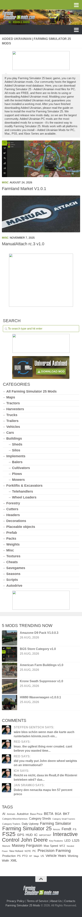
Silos (16, 450)
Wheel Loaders (24, 497)
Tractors (13, 403)
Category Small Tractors (63, 819)
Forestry (13, 503)
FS (74, 829)
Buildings (14, 438)
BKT (66, 814)
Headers (13, 515)
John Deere (34, 840)
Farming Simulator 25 (27, 828)
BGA (58, 813)
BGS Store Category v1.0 (38, 648)
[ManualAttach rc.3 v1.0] (41, 214)
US (42, 856)
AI (3, 814)
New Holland (16, 851)
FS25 (8, 834)
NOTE (28, 851)
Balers (17, 462)
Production (9, 855)
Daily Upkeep (30, 823)
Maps (10, 397)
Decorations (16, 521)
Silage (36, 856)
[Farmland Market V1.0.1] (41, 158)
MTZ (62, 845)
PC (34, 851)
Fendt (66, 829)
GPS (20, 835)
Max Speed (51, 845)
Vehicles (13, 427)
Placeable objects (20, 527)
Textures (13, 556)
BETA (48, 814)
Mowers (18, 480)
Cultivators (21, 468)
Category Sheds (40, 818)
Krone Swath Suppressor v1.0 (41, 681)
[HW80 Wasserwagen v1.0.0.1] (9, 702)
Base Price (36, 814)
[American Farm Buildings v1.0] (9, 670)
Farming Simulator (55, 823)
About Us (56, 901)
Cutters (12, 509)
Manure (6, 846)
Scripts (12, 580)
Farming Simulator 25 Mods (23, 905)
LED (67, 840)
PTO (25, 855)
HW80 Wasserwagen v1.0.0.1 (40, 697)
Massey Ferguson (27, 845)
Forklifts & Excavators (24, 485)
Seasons (13, 574)
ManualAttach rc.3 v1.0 (23, 243)
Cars (10, 432)
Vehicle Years (56, 856)
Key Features (56, 841)
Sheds (17, 444)
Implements (15, 456)
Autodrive (14, 585)
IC (36, 835)
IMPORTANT (45, 835)
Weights (13, 544)
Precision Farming (54, 850)
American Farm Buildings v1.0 (41, 665)
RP (30, 856)
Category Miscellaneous (14, 819)
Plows (17, 474)
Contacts (69, 901)
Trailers (12, 421)
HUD (29, 835)
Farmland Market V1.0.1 (24, 188)
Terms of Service (37, 901)
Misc (5, 182)
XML (13, 860)
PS (19, 856)
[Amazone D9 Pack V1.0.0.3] (9, 638)
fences (56, 829)
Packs (11, 538)
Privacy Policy (16, 901)
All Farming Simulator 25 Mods (31, 391)
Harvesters (15, 409)
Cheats (12, 562)
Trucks (11, 415)
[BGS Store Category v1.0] (9, 654)
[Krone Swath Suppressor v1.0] (9, 686)
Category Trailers (11, 824)
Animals (11, 814)
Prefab (11, 533)
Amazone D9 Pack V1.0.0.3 (39, 632)
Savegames (15, 568)
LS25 (75, 840)
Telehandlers (22, 491)
